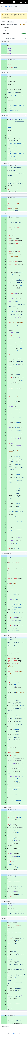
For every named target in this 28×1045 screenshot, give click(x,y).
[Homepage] (14, 2)
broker (11, 6)
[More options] (25, 41)
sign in (12, 1033)
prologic (5, 24)
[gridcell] (14, 44)
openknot (5, 6)
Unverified (22, 24)
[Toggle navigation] (2, 2)
